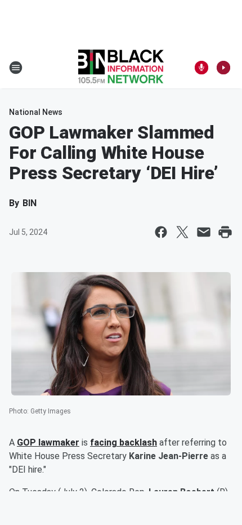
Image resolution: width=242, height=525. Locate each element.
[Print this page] (225, 232)
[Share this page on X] (182, 232)
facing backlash (123, 442)
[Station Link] (121, 68)
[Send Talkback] (201, 67)
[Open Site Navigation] (16, 67)
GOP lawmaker (48, 442)
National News (35, 112)
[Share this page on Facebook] (161, 232)
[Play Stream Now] (223, 67)
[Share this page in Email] (204, 232)
